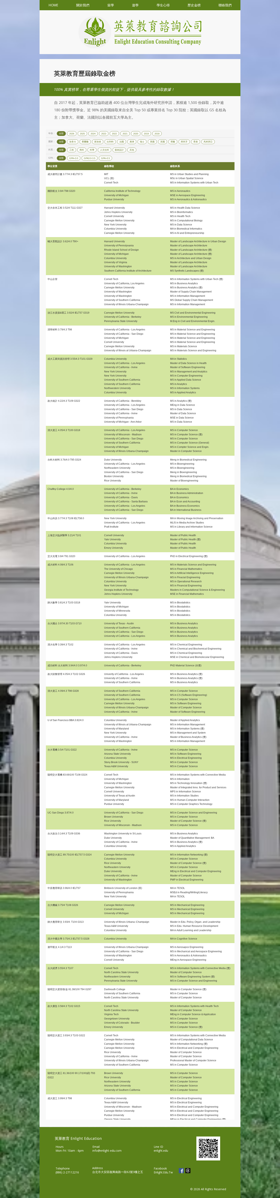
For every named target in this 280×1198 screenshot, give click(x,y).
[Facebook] (181, 1170)
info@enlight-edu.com (107, 1150)
